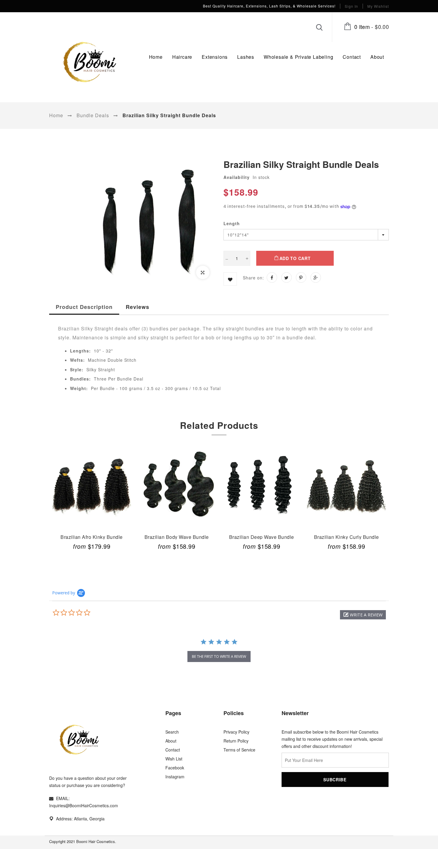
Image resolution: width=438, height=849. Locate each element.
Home (56, 115)
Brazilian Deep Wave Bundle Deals (261, 536)
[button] (363, 614)
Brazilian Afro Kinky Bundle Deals (91, 536)
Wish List (173, 759)
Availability (236, 177)
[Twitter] (286, 277)
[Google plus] (315, 277)
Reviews (137, 307)
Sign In (351, 6)
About (170, 741)
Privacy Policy (236, 732)
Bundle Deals (93, 115)
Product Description (84, 307)
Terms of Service (239, 750)
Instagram (174, 777)
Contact (172, 750)
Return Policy (235, 741)
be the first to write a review (219, 656)
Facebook (174, 768)
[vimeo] (301, 277)
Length (231, 223)
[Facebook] (272, 277)
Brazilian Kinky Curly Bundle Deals (346, 536)
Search (172, 732)
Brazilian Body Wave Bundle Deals (177, 536)
